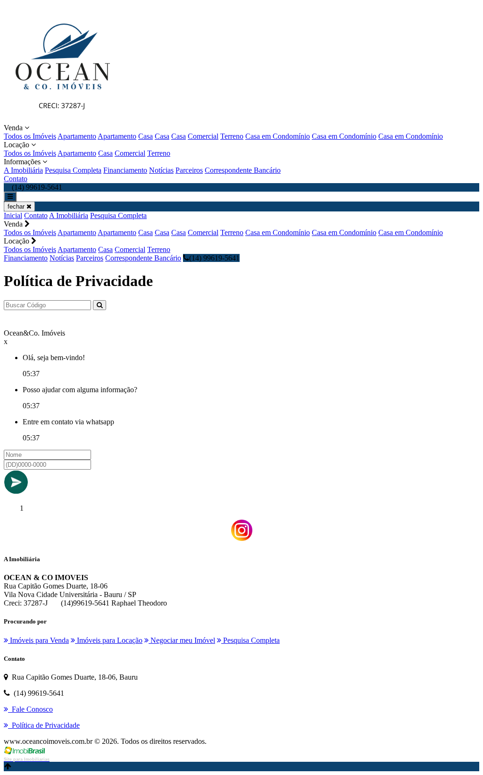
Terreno (231, 136)
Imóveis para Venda (38, 640)
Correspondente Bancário (243, 170)
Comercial (203, 136)
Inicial (13, 215)
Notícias (161, 170)
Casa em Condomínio (277, 136)
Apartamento (77, 136)
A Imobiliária (23, 170)
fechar (17, 206)
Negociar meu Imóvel (182, 640)
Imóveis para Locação (108, 640)
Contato (15, 179)
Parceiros (189, 170)
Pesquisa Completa (73, 170)
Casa (145, 136)
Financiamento (125, 170)
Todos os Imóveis (30, 136)
